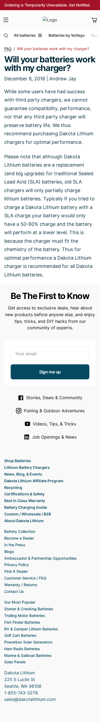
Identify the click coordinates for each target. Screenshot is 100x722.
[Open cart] (94, 20)
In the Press (14, 545)
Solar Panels (15, 662)
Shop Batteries (17, 460)
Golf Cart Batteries (20, 635)
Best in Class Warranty (24, 500)
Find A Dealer (16, 571)
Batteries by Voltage (67, 35)
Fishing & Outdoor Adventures (54, 410)
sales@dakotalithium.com (30, 699)
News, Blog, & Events (23, 474)
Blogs (9, 551)
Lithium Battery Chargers (27, 467)
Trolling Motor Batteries (24, 615)
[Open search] (6, 35)
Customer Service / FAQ (25, 578)
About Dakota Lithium (24, 520)
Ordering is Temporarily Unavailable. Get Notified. (47, 5)
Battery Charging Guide (25, 507)
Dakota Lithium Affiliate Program (33, 480)
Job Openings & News (54, 437)
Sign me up (50, 372)
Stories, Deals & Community (54, 397)
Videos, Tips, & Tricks (54, 424)
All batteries (25, 35)
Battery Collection (19, 531)
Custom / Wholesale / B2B (27, 514)
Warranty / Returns (20, 584)
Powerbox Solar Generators (28, 642)
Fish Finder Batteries (22, 622)
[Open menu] (6, 20)
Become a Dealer (19, 538)
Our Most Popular (19, 602)
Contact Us (14, 591)
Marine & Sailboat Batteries (28, 655)
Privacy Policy (16, 564)
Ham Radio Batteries (22, 648)
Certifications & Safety (24, 494)
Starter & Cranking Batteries (28, 609)
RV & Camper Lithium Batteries (31, 629)
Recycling (13, 487)
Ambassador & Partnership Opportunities (40, 558)
